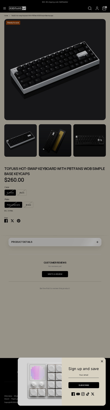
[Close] (102, 361)
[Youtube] (78, 394)
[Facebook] (73, 394)
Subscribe (84, 385)
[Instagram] (83, 394)
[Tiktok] (88, 394)
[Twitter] (92, 394)
